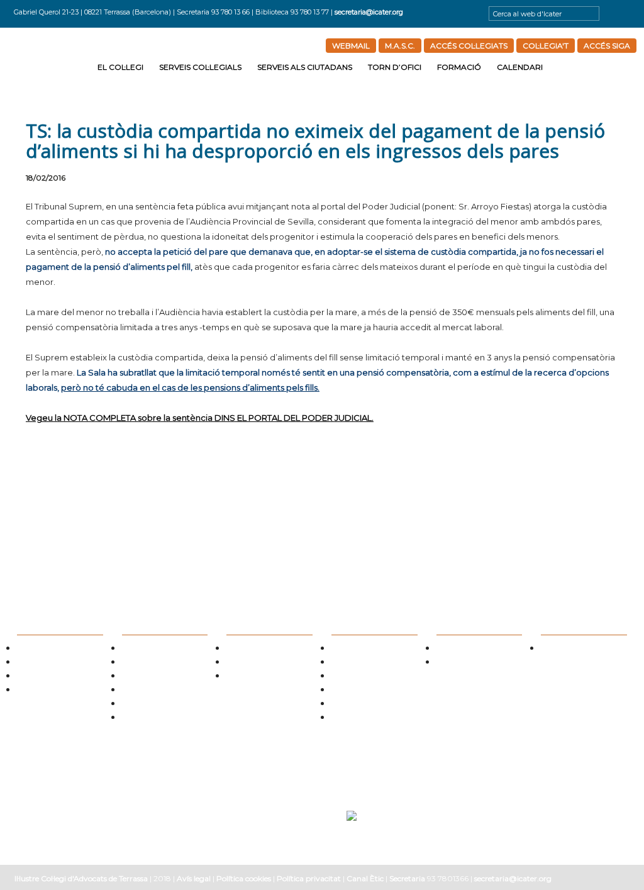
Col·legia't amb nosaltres (55, 677)
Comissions (34, 663)
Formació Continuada (470, 663)
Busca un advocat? (255, 677)
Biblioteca (137, 705)
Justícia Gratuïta (252, 663)
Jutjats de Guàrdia (360, 663)
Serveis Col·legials (200, 67)
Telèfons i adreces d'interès (372, 677)
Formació (459, 67)
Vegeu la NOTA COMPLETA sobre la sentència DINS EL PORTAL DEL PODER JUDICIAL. (200, 418)
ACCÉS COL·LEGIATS (469, 45)
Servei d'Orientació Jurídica (269, 649)
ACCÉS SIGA (607, 45)
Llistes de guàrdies (360, 649)
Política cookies (243, 878)
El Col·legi (120, 67)
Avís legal (194, 878)
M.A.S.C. (400, 45)
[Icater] (52, 65)
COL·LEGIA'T (546, 45)
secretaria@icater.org (369, 12)
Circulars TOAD (354, 691)
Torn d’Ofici (394, 67)
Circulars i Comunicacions (162, 691)
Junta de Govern (43, 649)
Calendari (520, 67)
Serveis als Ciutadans (304, 67)
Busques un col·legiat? (157, 649)
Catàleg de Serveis (150, 663)
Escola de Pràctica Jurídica (477, 649)
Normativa (138, 677)
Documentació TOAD (364, 705)
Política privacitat (309, 878)
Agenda (553, 649)
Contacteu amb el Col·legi (58, 691)
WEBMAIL (351, 45)
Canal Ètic (365, 878)
